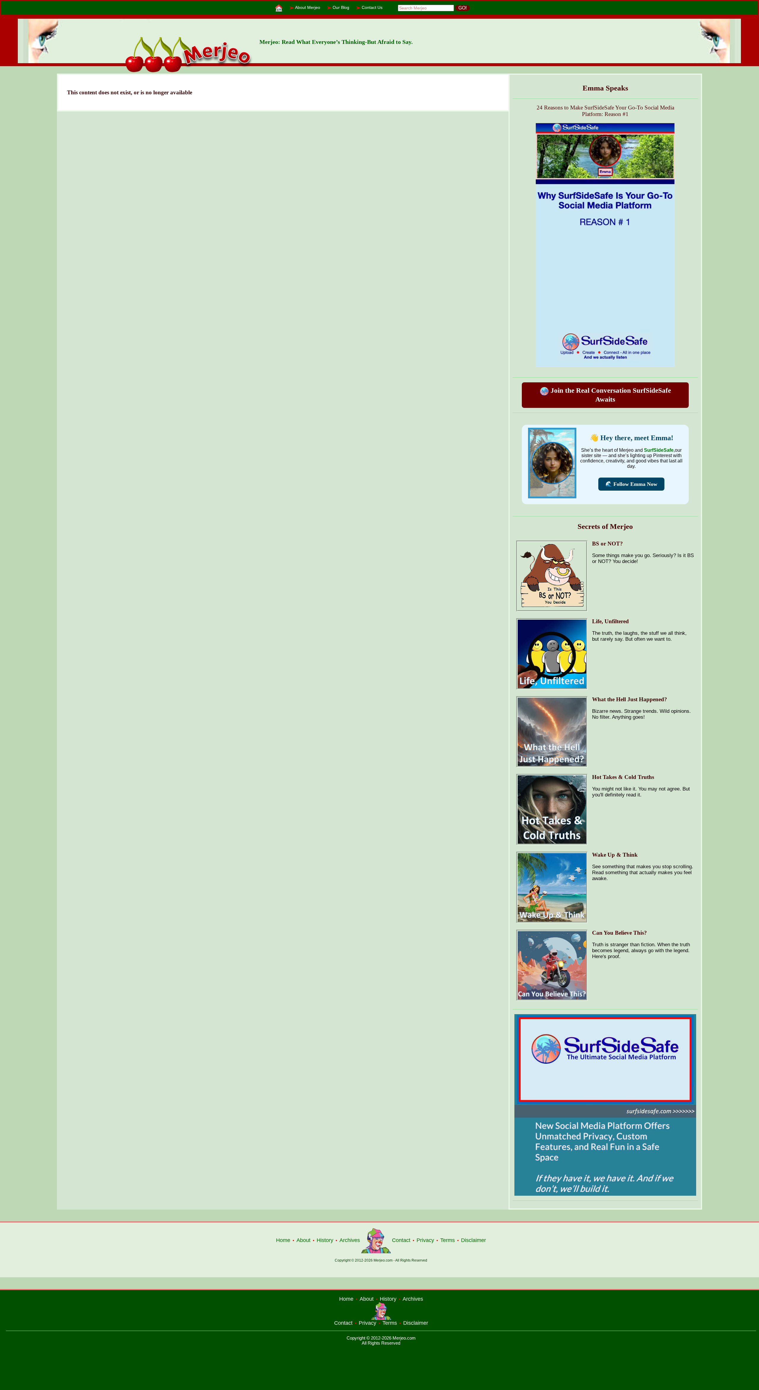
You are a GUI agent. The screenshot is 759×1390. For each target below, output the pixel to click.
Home (283, 1240)
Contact (401, 1240)
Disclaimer (473, 1240)
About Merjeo (307, 7)
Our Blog (341, 7)
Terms (447, 1240)
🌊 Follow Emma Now (631, 484)
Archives (349, 1240)
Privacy (425, 1240)
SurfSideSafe (659, 450)
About (303, 1240)
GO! (462, 7)
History (325, 1240)
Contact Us (372, 7)
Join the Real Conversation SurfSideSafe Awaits (610, 395)
